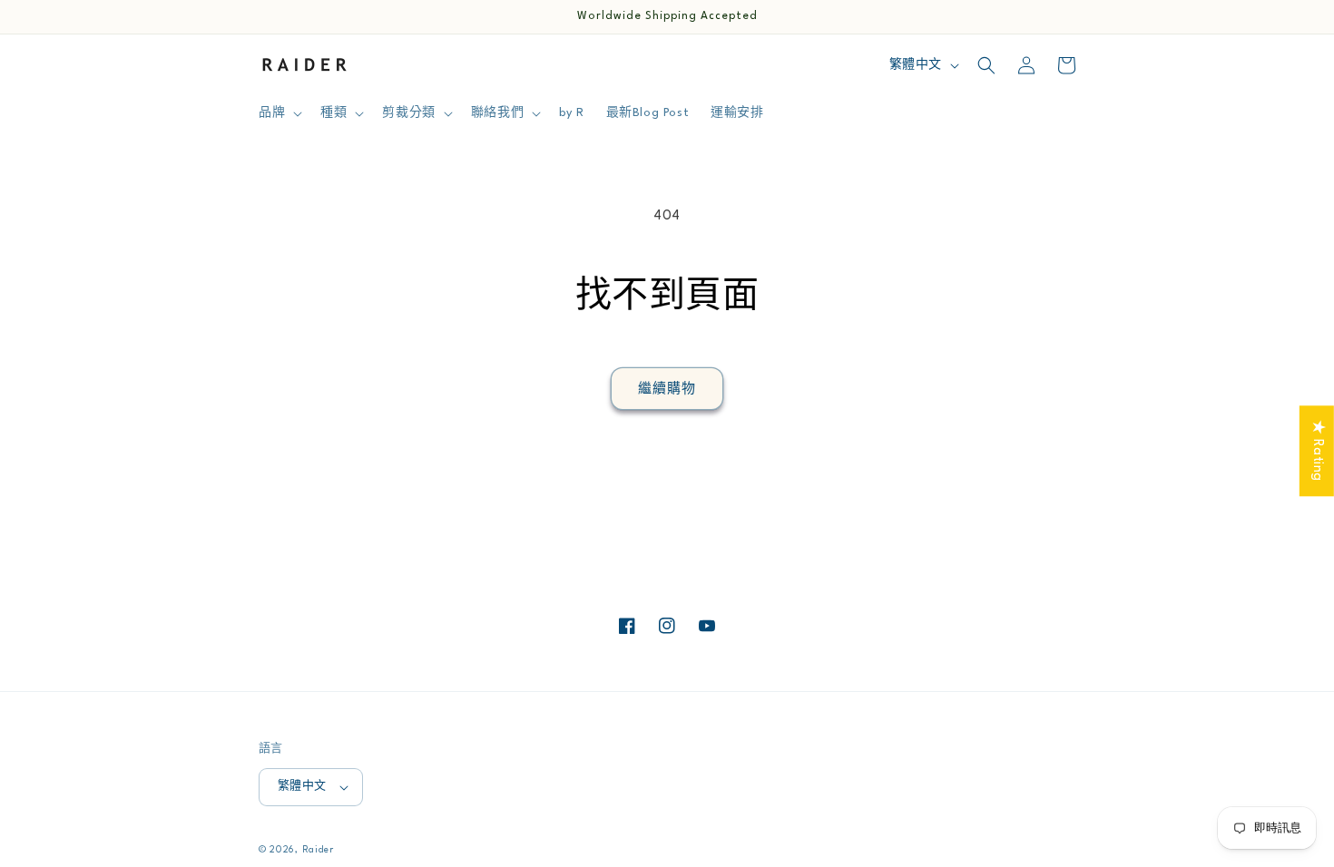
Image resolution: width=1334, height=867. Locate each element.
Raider (318, 849)
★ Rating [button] (1317, 451)
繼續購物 (667, 389)
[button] (278, 113)
